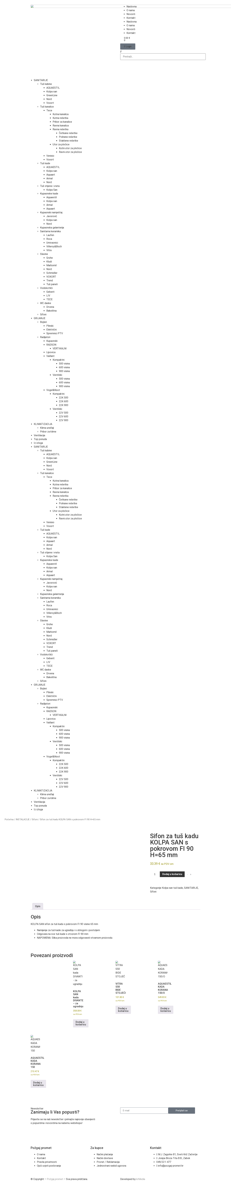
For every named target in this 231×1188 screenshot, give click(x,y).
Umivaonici (52, 242)
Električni (51, 329)
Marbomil (51, 265)
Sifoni (43, 314)
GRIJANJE (39, 318)
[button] (160, 51)
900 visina (64, 371)
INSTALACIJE (23, 819)
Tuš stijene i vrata (50, 186)
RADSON (51, 344)
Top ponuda (40, 439)
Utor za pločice (61, 144)
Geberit (50, 291)
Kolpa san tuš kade (172, 887)
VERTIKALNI (60, 348)
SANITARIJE (41, 80)
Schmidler (51, 272)
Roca (49, 238)
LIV (48, 295)
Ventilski (57, 374)
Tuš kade (45, 163)
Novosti (130, 14)
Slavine (44, 254)
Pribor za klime (48, 431)
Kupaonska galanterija (52, 227)
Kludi (49, 261)
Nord (49, 99)
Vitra (49, 250)
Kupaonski (52, 340)
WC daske (45, 303)
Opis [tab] (37, 906)
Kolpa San (51, 189)
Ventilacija (39, 435)
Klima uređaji (47, 427)
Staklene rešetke (68, 140)
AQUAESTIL (53, 87)
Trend (49, 280)
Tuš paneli (52, 284)
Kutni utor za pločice (70, 148)
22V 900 (63, 420)
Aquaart (50, 174)
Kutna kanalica (61, 114)
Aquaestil (51, 197)
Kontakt (130, 17)
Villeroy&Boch (54, 246)
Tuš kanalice (47, 106)
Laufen (50, 235)
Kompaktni (58, 359)
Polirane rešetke (68, 136)
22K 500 (63, 397)
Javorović (51, 216)
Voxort (50, 102)
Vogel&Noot (53, 390)
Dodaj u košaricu (172, 874)
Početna (9, 819)
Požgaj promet (55, 1179)
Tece (49, 110)
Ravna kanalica (61, 125)
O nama (130, 10)
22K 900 (63, 405)
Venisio (50, 155)
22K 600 (63, 401)
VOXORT (51, 276)
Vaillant (50, 356)
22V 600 (63, 416)
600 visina (64, 367)
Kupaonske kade (49, 193)
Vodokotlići (46, 288)
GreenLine (51, 95)
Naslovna (131, 6)
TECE (49, 299)
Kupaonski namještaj (51, 212)
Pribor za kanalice (62, 121)
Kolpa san (51, 91)
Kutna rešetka (60, 118)
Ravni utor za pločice (70, 152)
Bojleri (43, 322)
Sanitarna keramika (50, 231)
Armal (49, 178)
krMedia (140, 1179)
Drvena (50, 306)
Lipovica (50, 352)
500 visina (64, 363)
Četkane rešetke (68, 133)
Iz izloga (38, 442)
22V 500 (63, 412)
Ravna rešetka (60, 129)
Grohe (49, 257)
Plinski (49, 325)
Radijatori (45, 337)
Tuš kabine (46, 83)
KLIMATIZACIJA (43, 424)
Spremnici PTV (54, 333)
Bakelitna (51, 310)
